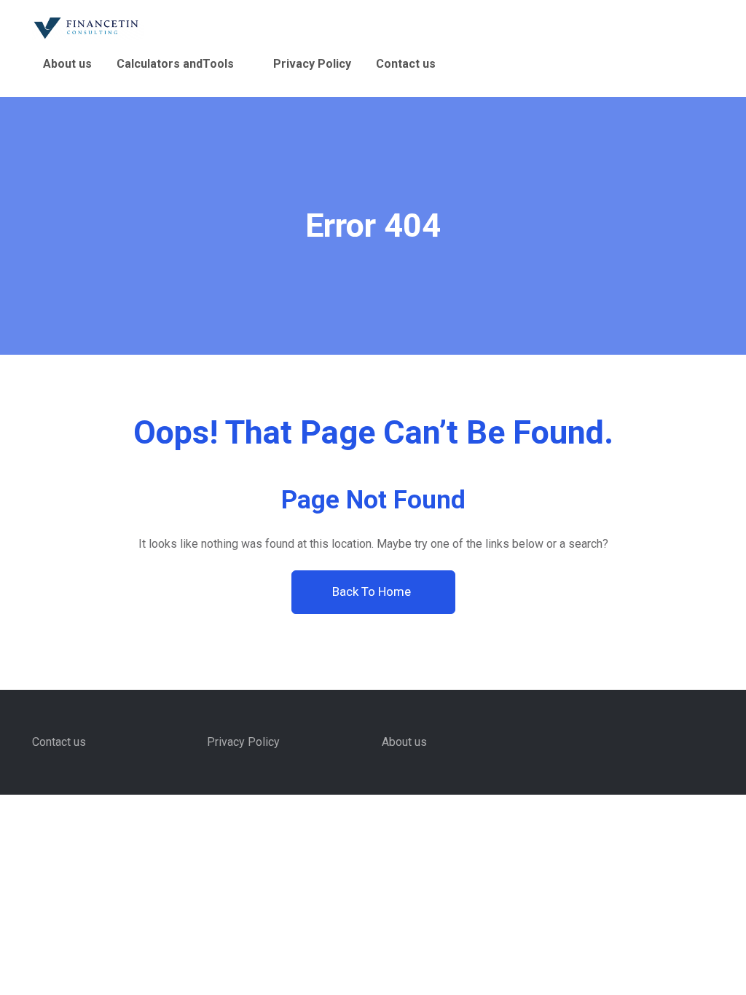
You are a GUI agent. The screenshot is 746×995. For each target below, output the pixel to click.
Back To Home (373, 591)
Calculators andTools (175, 64)
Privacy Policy (312, 64)
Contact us (406, 64)
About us (67, 64)
